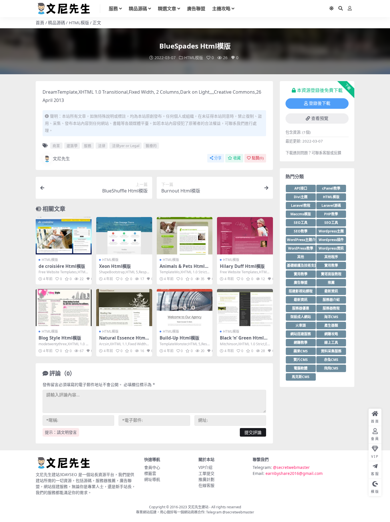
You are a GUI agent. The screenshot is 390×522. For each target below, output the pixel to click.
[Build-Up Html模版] (185, 307)
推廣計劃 (206, 479)
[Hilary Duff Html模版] (245, 235)
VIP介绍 (205, 467)
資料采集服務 (331, 351)
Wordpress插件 (331, 239)
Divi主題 (300, 196)
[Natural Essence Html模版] (124, 307)
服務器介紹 (331, 299)
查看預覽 (319, 118)
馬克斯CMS (300, 376)
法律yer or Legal (125, 145)
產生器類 (331, 325)
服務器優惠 (300, 308)
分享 (218, 158)
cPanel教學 (331, 188)
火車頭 (300, 325)
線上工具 (331, 342)
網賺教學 (300, 342)
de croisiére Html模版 (62, 266)
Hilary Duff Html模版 (242, 266)
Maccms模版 (300, 214)
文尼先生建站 (198, 507)
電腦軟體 (300, 368)
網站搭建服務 (300, 334)
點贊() (258, 158)
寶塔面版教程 (331, 274)
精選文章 (167, 8)
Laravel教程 (300, 205)
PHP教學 (331, 214)
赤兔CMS (331, 359)
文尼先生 (61, 158)
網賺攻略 (331, 334)
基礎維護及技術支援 (301, 265)
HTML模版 (79, 22)
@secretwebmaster (291, 467)
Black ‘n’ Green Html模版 (244, 340)
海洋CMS (331, 316)
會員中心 (152, 467)
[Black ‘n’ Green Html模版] (245, 307)
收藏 (237, 158)
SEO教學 (300, 231)
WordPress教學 (300, 248)
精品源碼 (138, 8)
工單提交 (206, 473)
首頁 (40, 22)
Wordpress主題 (331, 231)
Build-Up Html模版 (179, 338)
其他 (300, 256)
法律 (101, 145)
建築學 (72, 145)
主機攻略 (221, 8)
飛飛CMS (331, 368)
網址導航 (152, 479)
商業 (56, 145)
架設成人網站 (300, 316)
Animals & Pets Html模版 (184, 268)
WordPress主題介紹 (301, 239)
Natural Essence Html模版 (123, 340)
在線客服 (206, 485)
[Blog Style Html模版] (64, 307)
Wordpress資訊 (331, 248)
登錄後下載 (319, 103)
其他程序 (331, 256)
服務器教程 (331, 308)
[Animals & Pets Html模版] (185, 235)
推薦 (331, 282)
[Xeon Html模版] (124, 235)
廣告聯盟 (196, 8)
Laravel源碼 (331, 205)
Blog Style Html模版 (60, 338)
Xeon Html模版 (115, 266)
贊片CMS (300, 359)
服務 (113, 8)
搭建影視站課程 (301, 291)
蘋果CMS (300, 351)
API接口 (300, 188)
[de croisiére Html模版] (64, 235)
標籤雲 (150, 473)
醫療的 (151, 145)
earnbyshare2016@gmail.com (294, 473)
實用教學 (331, 265)
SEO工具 (300, 222)
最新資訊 (331, 291)
